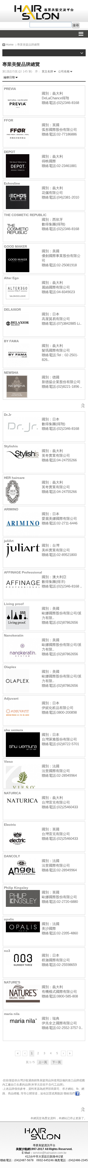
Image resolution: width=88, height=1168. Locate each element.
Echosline (12, 183)
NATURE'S (12, 982)
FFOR (8, 120)
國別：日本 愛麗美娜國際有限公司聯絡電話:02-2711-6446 (59, 518)
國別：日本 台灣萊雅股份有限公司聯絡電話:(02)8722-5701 (60, 739)
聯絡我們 (69, 1093)
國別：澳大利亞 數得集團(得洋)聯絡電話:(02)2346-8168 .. (62, 581)
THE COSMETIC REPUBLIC (25, 215)
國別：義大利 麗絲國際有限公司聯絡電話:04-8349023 (58, 287)
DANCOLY (12, 856)
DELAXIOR (12, 309)
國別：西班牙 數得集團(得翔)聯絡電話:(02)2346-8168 (60, 224)
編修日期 (9, 77)
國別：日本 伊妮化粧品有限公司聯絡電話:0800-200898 (59, 707)
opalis (9, 919)
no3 (7, 951)
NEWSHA (11, 372)
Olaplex (10, 667)
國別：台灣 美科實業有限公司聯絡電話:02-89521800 (59, 550)
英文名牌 (47, 71)
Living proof (14, 604)
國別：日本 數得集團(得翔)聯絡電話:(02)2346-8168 (60, 424)
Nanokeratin (13, 635)
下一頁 (56, 1062)
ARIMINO (11, 509)
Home (9, 44)
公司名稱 (63, 71)
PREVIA (10, 89)
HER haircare (14, 478)
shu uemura (13, 730)
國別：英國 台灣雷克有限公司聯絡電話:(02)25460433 (60, 833)
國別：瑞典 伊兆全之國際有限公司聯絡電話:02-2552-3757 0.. (62, 1023)
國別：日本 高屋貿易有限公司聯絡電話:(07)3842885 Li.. (61, 318)
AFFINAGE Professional (23, 572)
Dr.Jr (7, 415)
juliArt (9, 541)
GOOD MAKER (15, 246)
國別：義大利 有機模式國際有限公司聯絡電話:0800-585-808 (60, 991)
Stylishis (11, 446)
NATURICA (12, 793)
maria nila (11, 1014)
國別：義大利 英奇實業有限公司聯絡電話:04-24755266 (59, 455)
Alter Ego (11, 278)
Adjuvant (11, 698)
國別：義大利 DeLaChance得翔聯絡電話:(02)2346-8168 (60, 98)
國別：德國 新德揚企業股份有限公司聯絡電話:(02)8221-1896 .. (62, 381)
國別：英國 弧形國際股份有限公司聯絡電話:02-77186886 (59, 129)
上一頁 (42, 1062)
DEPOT (9, 152)
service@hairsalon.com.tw (49, 1152)
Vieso (8, 761)
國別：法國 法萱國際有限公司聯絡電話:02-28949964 (59, 770)
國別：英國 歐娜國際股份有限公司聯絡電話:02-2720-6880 (60, 897)
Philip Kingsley (16, 888)
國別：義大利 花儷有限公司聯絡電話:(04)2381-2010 (60, 192)
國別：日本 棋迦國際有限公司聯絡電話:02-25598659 (59, 960)
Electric (10, 824)
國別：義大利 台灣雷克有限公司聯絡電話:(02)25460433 (60, 802)
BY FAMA (11, 341)
